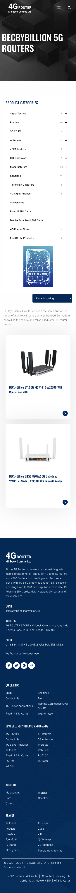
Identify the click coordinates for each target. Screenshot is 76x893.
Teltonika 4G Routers (36, 184)
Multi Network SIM (40, 880)
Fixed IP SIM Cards (36, 211)
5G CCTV (36, 131)
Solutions (39, 176)
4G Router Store (36, 229)
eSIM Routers (36, 149)
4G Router (32, 876)
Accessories (36, 202)
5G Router (47, 876)
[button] (59, 8)
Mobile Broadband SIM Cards (36, 220)
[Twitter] (16, 665)
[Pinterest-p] (31, 665)
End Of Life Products (36, 238)
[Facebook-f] (9, 665)
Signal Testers (39, 113)
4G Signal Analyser (36, 193)
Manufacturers (39, 167)
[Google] (24, 665)
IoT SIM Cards (61, 880)
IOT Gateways (39, 158)
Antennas (39, 140)
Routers (39, 122)
